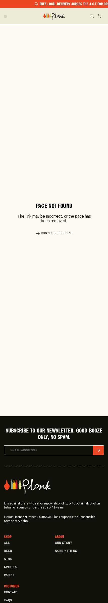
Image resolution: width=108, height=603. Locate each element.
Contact (11, 592)
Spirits (10, 567)
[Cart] (99, 16)
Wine (8, 559)
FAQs (8, 600)
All (7, 543)
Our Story (63, 543)
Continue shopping (57, 233)
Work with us (66, 551)
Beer (8, 551)
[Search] (92, 16)
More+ (9, 575)
